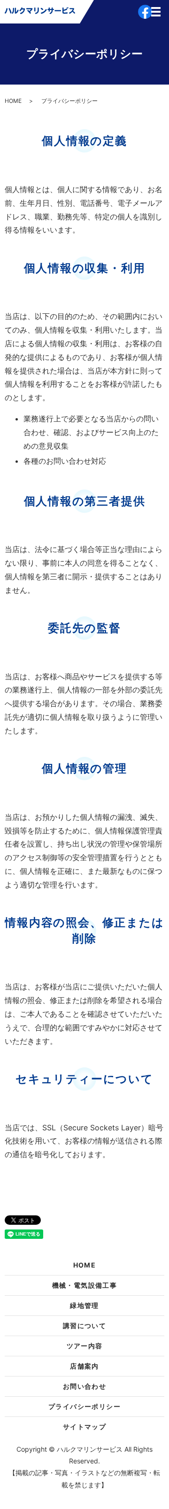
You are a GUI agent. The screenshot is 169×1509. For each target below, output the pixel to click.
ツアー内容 (85, 1346)
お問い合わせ (84, 1386)
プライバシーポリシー (84, 1406)
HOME (13, 100)
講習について (84, 1326)
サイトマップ (84, 1427)
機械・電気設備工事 (84, 1285)
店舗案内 (84, 1366)
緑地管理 (84, 1305)
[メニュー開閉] (156, 11)
